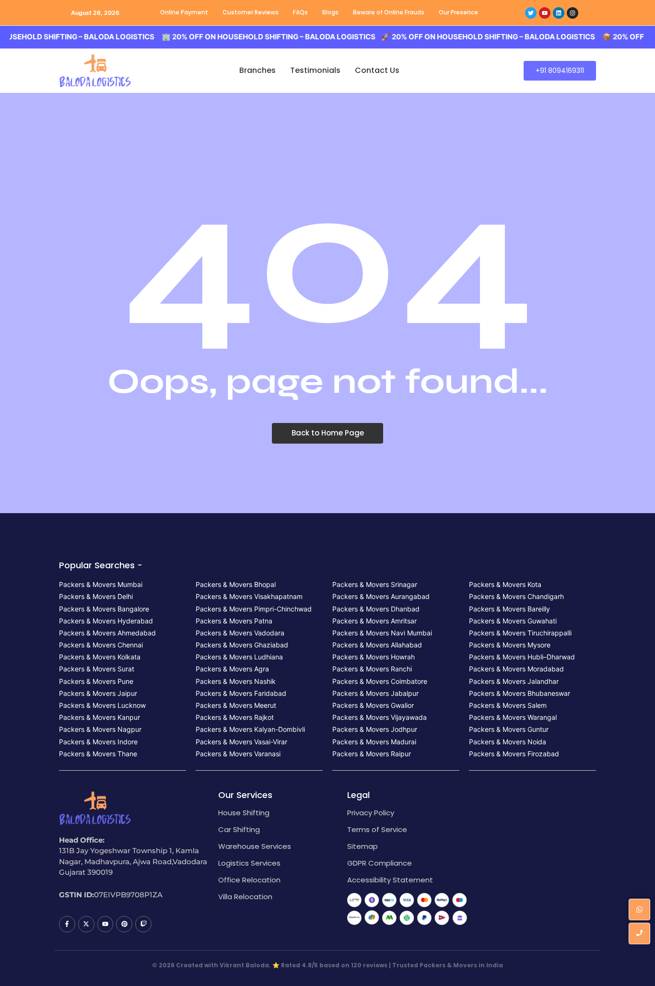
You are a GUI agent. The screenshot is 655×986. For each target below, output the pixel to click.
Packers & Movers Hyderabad (106, 621)
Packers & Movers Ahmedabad (107, 633)
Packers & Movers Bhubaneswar (519, 693)
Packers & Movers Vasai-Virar (241, 742)
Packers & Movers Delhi (96, 596)
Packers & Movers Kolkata (99, 657)
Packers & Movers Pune (96, 681)
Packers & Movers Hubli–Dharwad (522, 657)
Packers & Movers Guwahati (513, 621)
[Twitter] (531, 13)
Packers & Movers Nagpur (100, 729)
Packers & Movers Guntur (509, 729)
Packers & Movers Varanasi (238, 754)
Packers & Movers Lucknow (102, 705)
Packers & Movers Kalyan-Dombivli (250, 729)
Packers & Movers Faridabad (241, 693)
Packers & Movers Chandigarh (516, 596)
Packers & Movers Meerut (236, 705)
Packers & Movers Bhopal (236, 584)
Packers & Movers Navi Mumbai (382, 633)
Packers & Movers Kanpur (99, 717)
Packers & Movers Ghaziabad (242, 645)
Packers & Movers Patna (234, 621)
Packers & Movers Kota (505, 584)
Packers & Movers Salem (508, 705)
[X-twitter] (86, 924)
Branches (257, 70)
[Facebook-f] (67, 924)
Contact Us (377, 70)
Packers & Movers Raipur (371, 754)
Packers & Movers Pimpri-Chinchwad (254, 609)
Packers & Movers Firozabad (514, 754)
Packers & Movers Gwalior (373, 705)
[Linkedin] (558, 13)
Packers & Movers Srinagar (374, 584)
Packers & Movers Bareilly (509, 609)
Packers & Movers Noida (507, 742)
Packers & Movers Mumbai (100, 584)
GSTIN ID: (76, 894)
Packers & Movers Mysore (509, 645)
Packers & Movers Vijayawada (379, 717)
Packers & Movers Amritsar (374, 621)
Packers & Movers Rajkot (235, 717)
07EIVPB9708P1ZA (128, 894)
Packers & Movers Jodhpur (374, 729)
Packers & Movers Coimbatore (379, 681)
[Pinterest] (124, 924)
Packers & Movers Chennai (101, 645)
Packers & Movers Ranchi (372, 669)
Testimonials (315, 70)
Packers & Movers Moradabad (516, 669)
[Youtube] (544, 13)
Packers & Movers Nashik (236, 681)
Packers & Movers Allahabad (377, 645)
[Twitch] (143, 924)
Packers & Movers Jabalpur (375, 693)
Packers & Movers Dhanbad (376, 609)
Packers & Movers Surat (96, 669)
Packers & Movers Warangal (513, 717)
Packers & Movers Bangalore (104, 609)
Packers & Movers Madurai (374, 742)
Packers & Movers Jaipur (98, 693)
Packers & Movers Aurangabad (381, 596)
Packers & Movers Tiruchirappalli (520, 633)
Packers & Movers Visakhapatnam (249, 596)
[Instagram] (572, 13)
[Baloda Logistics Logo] (95, 71)
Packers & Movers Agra (232, 669)
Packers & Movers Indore (98, 742)
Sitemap (362, 846)
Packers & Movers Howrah (373, 657)
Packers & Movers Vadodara (240, 633)
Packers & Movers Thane (98, 754)
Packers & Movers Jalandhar (514, 681)
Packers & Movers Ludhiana (239, 657)
